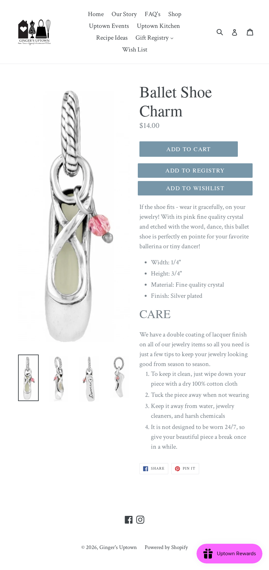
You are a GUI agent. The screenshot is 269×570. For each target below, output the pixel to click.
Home (96, 14)
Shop (174, 14)
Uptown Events (109, 26)
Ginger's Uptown (118, 547)
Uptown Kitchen (158, 26)
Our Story (124, 14)
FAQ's (152, 14)
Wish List (134, 49)
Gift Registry (155, 37)
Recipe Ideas (112, 37)
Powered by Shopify (166, 547)
